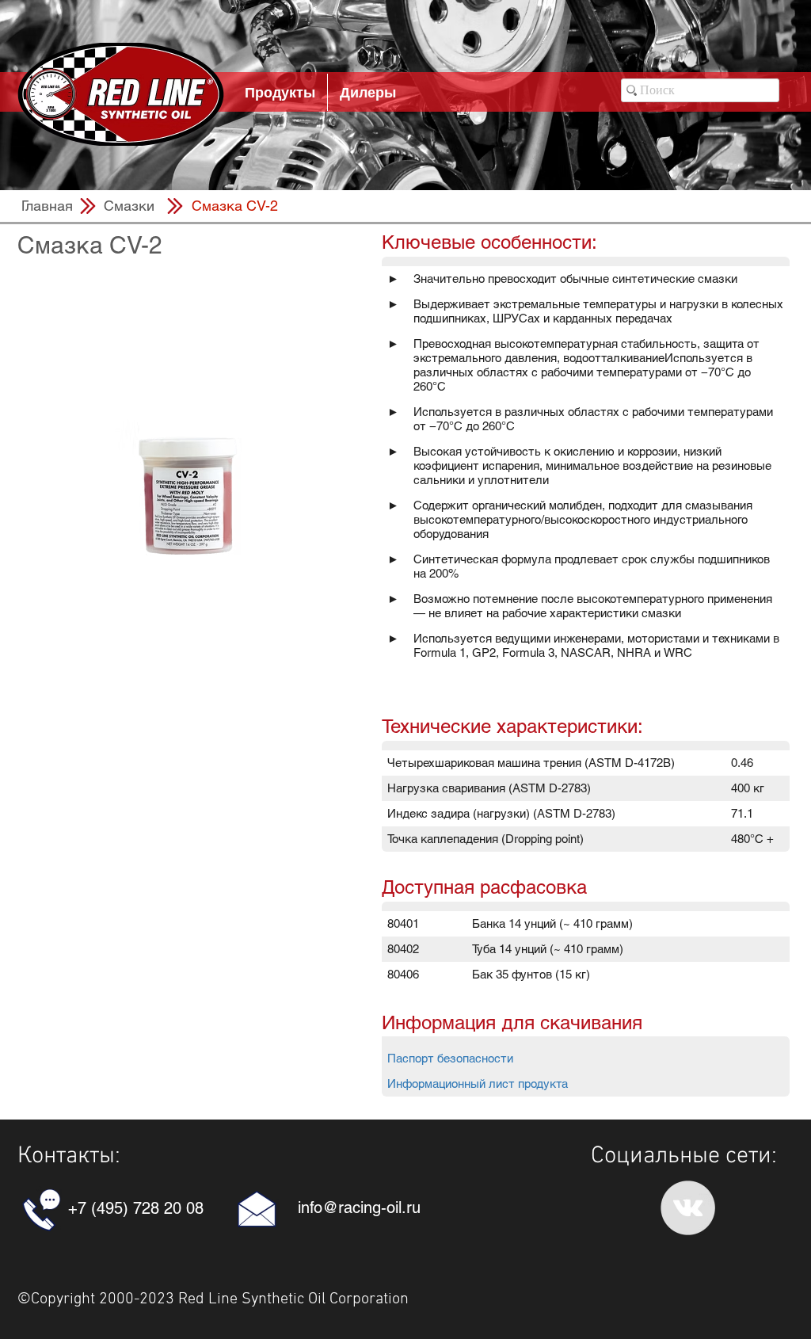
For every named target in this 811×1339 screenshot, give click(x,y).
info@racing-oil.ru (359, 1207)
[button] (234, 205)
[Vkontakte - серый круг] (688, 1208)
